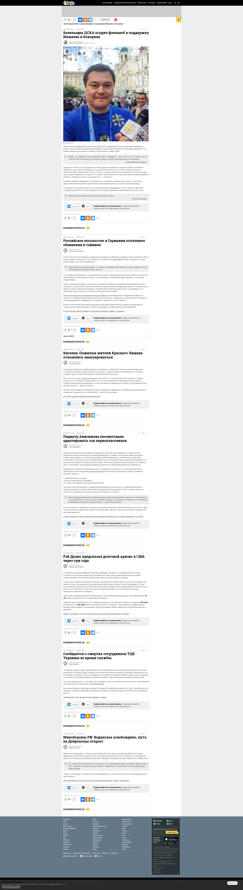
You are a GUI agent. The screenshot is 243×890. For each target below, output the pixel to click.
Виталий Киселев (93, 396)
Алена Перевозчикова (76, 251)
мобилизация (69, 697)
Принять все (232, 883)
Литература (96, 830)
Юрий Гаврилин (74, 664)
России (129, 277)
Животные (66, 840)
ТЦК (130, 688)
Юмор (124, 849)
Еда (64, 837)
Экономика (125, 847)
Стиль (124, 835)
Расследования (127, 824)
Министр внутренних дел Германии (77, 296)
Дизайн (65, 835)
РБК (113, 257)
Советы (124, 830)
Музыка (95, 833)
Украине (83, 697)
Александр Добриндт (100, 296)
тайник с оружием (116, 311)
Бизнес (65, 824)
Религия (124, 826)
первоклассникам (96, 471)
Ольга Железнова (75, 363)
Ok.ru (171, 821)
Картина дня (107, 3)
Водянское (139, 774)
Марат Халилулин (74, 747)
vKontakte (159, 821)
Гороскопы (66, 819)
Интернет (66, 847)
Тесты (124, 837)
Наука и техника (98, 835)
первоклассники (77, 516)
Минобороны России (76, 780)
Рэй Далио (103, 573)
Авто (64, 821)
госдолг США (84, 614)
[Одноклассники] (85, 20)
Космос (95, 821)
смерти (104, 697)
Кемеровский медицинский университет (102, 516)
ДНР (69, 396)
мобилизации (98, 684)
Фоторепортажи (88, 856)
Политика (96, 847)
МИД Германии (83, 311)
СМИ (123, 828)
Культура (95, 828)
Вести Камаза (157, 872)
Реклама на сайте (158, 867)
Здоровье (66, 842)
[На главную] (69, 3)
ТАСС (73, 374)
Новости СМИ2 (68, 336)
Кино (94, 819)
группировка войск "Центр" (107, 780)
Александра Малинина (76, 567)
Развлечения (162, 3)
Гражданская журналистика (125, 3)
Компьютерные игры (99, 826)
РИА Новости (102, 455)
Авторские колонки (72, 856)
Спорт (124, 833)
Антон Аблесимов (74, 447)
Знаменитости (67, 844)
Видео (65, 830)
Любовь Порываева (75, 43)
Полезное (151, 3)
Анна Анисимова (127, 516)
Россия (66, 311)
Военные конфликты (69, 828)
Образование (97, 840)
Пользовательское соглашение (162, 855)
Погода (95, 844)
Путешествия (126, 821)
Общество (80, 29)
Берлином (118, 259)
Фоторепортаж (126, 842)
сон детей (139, 516)
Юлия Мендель (93, 697)
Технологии (125, 840)
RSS (170, 824)
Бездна (99, 856)
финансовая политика (100, 614)
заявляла (115, 188)
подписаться (172, 832)
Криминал (96, 824)
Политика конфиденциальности (162, 861)
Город (65, 833)
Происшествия (127, 819)
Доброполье (140, 766)
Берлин (73, 311)
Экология (125, 844)
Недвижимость (97, 837)
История (66, 849)
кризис (66, 614)
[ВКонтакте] (80, 20)
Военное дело (67, 826)
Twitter (158, 824)
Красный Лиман (78, 396)
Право (95, 849)
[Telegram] (90, 20)
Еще (169, 3)
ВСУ (65, 396)
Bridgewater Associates (119, 614)
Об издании (156, 870)
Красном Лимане (89, 378)
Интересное (141, 3)
